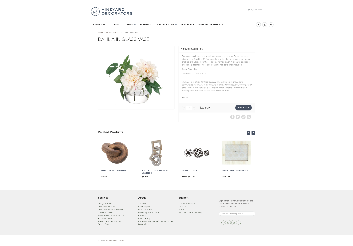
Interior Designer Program (109, 221)
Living (115, 25)
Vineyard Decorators (115, 240)
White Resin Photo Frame (235, 171)
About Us (142, 203)
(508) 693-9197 (255, 9)
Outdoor (99, 25)
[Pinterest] (228, 222)
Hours (181, 209)
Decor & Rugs (165, 25)
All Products (111, 33)
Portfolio (187, 25)
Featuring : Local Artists (148, 212)
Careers (142, 215)
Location (182, 206)
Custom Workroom (106, 206)
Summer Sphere (190, 171)
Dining (129, 25)
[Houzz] (240, 222)
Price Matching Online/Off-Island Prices (155, 221)
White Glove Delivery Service (111, 215)
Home (100, 33)
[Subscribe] (252, 214)
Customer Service (187, 203)
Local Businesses (105, 212)
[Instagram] (234, 222)
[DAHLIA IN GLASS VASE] (136, 76)
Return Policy (144, 218)
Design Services (105, 203)
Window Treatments (210, 25)
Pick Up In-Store (105, 218)
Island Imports (144, 206)
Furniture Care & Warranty (190, 212)
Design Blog (103, 224)
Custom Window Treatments (110, 209)
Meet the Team (145, 209)
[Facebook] (221, 222)
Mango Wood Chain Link (113, 171)
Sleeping (145, 25)
